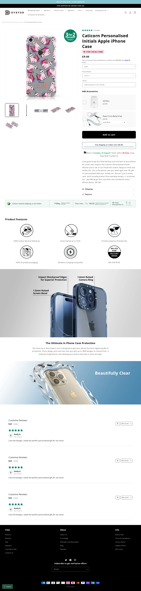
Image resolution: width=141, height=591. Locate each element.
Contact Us (9, 553)
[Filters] (118, 423)
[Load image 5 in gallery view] (70, 110)
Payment (8, 546)
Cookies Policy (120, 546)
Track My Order (11, 549)
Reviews (63, 549)
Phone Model (86, 72)
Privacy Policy (120, 542)
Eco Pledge (64, 538)
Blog (61, 546)
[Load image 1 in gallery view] (12, 110)
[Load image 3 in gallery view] (41, 110)
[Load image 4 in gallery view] (55, 110)
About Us (63, 535)
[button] (35, 10)
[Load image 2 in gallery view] (26, 110)
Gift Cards (119, 549)
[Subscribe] (86, 569)
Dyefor (73, 586)
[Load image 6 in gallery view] (12, 124)
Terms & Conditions (122, 538)
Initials (84, 81)
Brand (84, 62)
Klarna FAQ (119, 535)
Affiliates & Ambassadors (69, 542)
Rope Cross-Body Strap (112, 116)
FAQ (6, 542)
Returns (8, 535)
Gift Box (106, 101)
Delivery (8, 538)
